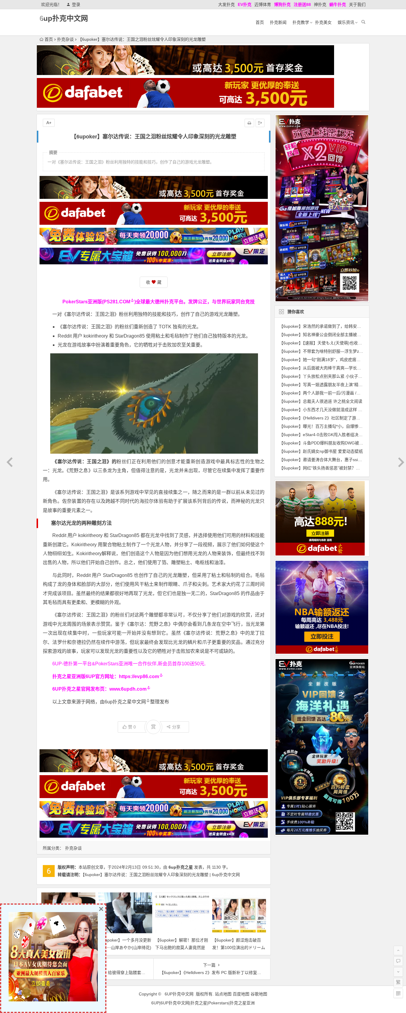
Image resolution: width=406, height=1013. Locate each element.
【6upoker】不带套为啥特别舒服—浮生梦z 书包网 (326, 351)
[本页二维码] (398, 993)
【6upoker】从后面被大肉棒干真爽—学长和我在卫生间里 (332, 368)
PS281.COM (116, 301)
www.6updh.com (128, 689)
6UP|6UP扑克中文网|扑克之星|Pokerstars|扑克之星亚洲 (203, 1002)
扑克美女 (323, 22)
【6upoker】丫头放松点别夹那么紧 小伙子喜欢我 (325, 376)
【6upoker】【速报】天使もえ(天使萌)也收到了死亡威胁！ (333, 343)
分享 (176, 727)
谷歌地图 (259, 994)
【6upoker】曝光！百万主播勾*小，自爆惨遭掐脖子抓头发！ (335, 426)
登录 (76, 4)
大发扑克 (226, 4)
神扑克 (320, 4)
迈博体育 (262, 4)
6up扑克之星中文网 (125, 701)
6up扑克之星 (181, 867)
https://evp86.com (139, 676)
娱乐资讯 (346, 22)
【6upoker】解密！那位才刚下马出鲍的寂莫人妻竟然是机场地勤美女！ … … (181, 947)
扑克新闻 (278, 22)
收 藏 (153, 282)
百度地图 (241, 994)
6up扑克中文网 (64, 18)
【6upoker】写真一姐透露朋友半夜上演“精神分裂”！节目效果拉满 (340, 384)
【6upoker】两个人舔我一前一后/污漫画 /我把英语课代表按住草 (338, 393)
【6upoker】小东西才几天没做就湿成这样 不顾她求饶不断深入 (337, 409)
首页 (260, 22)
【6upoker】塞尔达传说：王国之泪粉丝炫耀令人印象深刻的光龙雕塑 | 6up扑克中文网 (161, 874)
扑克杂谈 (65, 39)
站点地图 (223, 994)
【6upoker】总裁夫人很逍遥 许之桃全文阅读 (320, 401)
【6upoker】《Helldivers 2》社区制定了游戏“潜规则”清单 (331, 418)
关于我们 (357, 4)
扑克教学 (300, 22)
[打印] (249, 123)
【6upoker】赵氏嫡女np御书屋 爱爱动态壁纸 (321, 451)
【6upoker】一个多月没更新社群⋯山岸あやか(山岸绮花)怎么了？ (124, 947)
